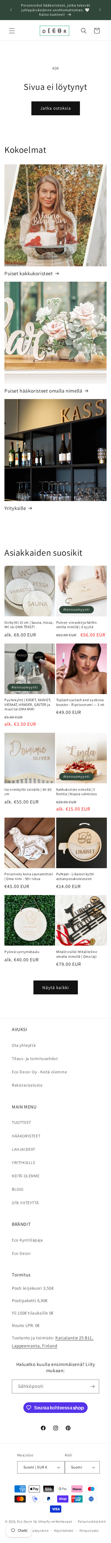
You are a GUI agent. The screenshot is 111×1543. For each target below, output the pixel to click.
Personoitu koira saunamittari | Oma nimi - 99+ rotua (28, 876)
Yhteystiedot (89, 1531)
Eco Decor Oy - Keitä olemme (39, 1071)
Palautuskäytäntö (92, 1521)
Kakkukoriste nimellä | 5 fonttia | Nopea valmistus (76, 791)
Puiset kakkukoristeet (28, 273)
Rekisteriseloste (27, 1085)
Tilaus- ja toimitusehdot (35, 1058)
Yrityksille (15, 508)
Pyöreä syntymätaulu (21, 951)
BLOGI (18, 1189)
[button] (11, 30)
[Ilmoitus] (100, 9)
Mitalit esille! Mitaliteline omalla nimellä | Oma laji (76, 954)
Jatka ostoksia (55, 108)
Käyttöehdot (64, 1531)
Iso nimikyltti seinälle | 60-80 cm (28, 791)
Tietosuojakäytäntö (33, 1531)
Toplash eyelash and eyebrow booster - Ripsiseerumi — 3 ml (80, 702)
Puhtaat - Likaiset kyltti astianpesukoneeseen (75, 876)
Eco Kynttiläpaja (27, 1240)
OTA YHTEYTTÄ (25, 1202)
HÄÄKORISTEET (26, 1136)
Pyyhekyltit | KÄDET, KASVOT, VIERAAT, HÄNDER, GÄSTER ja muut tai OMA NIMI (27, 704)
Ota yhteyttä (24, 1045)
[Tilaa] (92, 1386)
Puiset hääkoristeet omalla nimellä (43, 391)
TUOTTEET (21, 1122)
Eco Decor (21, 1253)
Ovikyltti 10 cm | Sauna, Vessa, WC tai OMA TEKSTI (29, 624)
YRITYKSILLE (24, 1162)
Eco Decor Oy (27, 1521)
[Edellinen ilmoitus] (10, 9)
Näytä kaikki (55, 987)
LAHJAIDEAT (23, 1149)
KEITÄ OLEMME (25, 1176)
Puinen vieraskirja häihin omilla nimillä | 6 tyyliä (76, 624)
